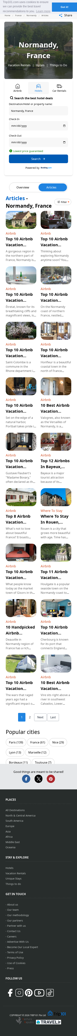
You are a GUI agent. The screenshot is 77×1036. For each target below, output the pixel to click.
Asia (8, 831)
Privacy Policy (15, 957)
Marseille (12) (37, 752)
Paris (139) (16, 742)
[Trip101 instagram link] (19, 992)
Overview (22, 187)
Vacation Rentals (19, 65)
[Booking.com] (46, 168)
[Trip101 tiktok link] (49, 992)
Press (10, 968)
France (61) (37, 742)
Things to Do (58, 65)
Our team (13, 909)
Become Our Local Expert (22, 947)
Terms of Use (15, 952)
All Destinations (15, 810)
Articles (51, 187)
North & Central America (20, 815)
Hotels (40, 65)
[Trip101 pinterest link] (28, 992)
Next (40, 717)
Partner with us (16, 925)
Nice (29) (58, 742)
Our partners (15, 920)
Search (36, 159)
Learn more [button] (43, 11)
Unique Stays (13, 878)
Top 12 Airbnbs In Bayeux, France (55, 466)
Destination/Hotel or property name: (30, 104)
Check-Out (15, 135)
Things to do (13, 884)
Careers (11, 936)
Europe (10, 826)
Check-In (14, 119)
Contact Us (13, 931)
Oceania (10, 847)
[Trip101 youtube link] (39, 993)
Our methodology (18, 915)
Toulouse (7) (43, 762)
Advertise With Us (18, 941)
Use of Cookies (16, 963)
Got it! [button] (64, 7)
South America (14, 820)
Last (53, 717)
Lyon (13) (15, 752)
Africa (9, 836)
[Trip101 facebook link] (10, 992)
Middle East (13, 842)
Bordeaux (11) (18, 762)
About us (12, 904)
